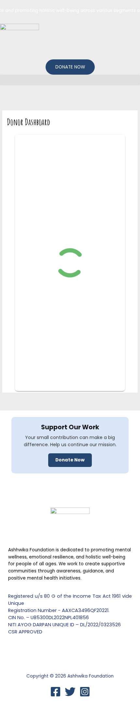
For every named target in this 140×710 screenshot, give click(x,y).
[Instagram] (84, 691)
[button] (70, 80)
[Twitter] (70, 691)
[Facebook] (55, 691)
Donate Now (70, 460)
